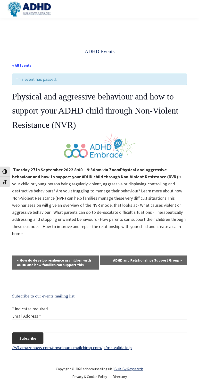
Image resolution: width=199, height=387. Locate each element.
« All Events (21, 65)
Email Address (26, 316)
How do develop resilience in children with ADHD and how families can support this (54, 262)
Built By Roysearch (128, 369)
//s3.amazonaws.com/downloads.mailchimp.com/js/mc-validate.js (72, 347)
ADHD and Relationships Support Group (147, 260)
